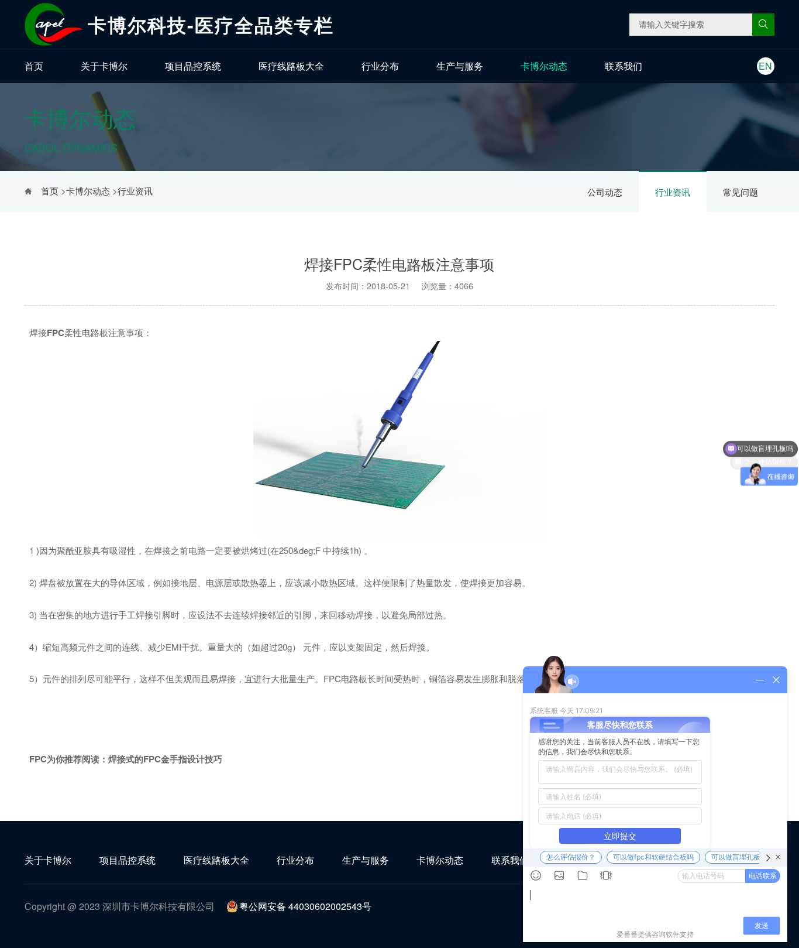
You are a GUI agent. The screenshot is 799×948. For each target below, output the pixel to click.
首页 (34, 66)
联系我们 (623, 66)
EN (765, 66)
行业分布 (380, 66)
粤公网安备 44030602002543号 (305, 906)
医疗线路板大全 (291, 66)
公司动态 (604, 192)
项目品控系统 (193, 66)
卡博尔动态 (544, 66)
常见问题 (740, 192)
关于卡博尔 (104, 66)
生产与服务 (459, 66)
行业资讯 (672, 192)
